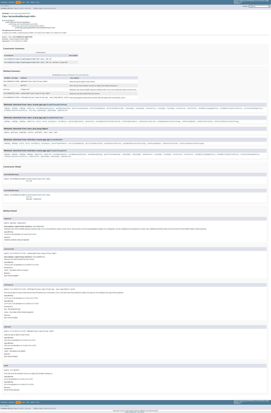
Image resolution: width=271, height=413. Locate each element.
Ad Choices (140, 412)
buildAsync (52, 121)
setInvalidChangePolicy (253, 108)
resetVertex (180, 108)
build (38, 121)
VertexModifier (56, 33)
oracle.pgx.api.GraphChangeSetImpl (25, 26)
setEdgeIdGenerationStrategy (168, 121)
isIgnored (24, 89)
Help (37, 2)
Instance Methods (68, 75)
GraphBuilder (7, 33)
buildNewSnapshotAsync (45, 108)
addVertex (31, 108)
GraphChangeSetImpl (16, 39)
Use (23, 2)
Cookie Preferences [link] (130, 412)
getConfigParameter (76, 121)
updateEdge (41, 110)
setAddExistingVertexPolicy (231, 108)
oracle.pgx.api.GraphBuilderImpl (20, 24)
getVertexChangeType (80, 108)
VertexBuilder (39, 33)
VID (37, 59)
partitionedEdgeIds (97, 108)
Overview (4, 2)
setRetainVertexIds (204, 121)
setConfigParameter (129, 121)
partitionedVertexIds (115, 108)
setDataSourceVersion (147, 121)
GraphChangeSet (23, 33)
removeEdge (129, 108)
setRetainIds (34, 156)
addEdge (7, 108)
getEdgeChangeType (63, 108)
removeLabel (25, 93)
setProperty (25, 97)
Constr (21, 8)
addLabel (24, 81)
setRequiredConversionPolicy (15, 110)
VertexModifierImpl (11, 59)
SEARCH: (245, 6)
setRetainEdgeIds (189, 121)
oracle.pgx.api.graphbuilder (19, 13)
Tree (27, 2)
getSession (89, 121)
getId (23, 85)
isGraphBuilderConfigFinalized (108, 121)
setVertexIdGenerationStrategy (226, 121)
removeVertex (151, 108)
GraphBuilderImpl (55, 118)
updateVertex (62, 110)
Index (33, 2)
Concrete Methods (82, 75)
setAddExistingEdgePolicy (208, 108)
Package (12, 2)
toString (32, 110)
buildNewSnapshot (60, 154)
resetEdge (161, 108)
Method (28, 8)
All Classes (5, 6)
